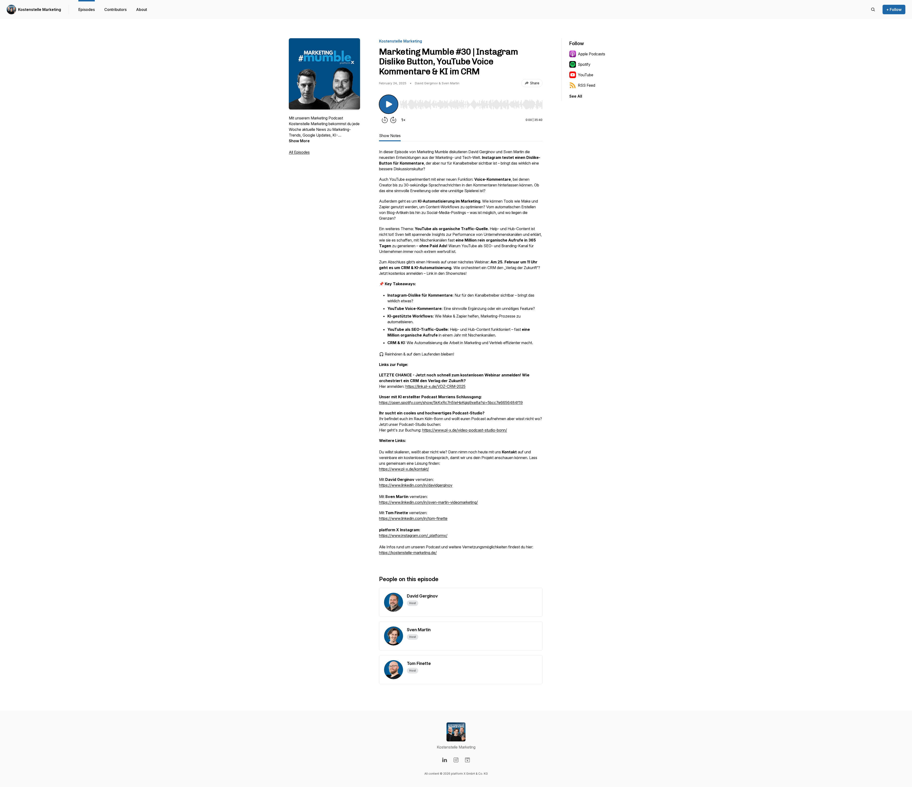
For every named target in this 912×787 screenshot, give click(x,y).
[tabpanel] (460, 354)
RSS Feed (586, 85)
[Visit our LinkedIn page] (444, 760)
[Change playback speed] (403, 120)
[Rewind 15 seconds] (384, 120)
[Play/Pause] (388, 104)
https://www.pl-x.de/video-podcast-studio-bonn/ (464, 430)
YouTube (585, 74)
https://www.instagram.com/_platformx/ (413, 535)
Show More (299, 140)
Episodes (86, 9)
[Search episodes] (873, 9)
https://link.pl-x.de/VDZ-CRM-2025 (435, 386)
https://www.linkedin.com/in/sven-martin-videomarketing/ (428, 502)
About (141, 9)
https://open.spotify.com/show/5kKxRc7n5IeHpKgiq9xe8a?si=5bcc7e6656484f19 (451, 402)
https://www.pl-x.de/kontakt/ (404, 469)
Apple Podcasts (591, 54)
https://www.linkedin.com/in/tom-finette (413, 518)
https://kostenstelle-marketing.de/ (408, 552)
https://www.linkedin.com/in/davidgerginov (415, 485)
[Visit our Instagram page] (456, 760)
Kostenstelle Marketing (39, 9)
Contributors (115, 9)
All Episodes (299, 152)
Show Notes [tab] (390, 135)
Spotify (584, 64)
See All (575, 96)
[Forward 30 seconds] (393, 120)
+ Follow (894, 9)
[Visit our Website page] (467, 760)
